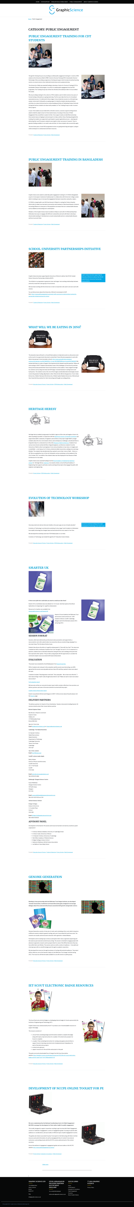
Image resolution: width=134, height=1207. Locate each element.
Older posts (45, 1164)
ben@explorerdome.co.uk (38, 726)
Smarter (33, 696)
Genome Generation (45, 877)
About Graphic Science (91, 1)
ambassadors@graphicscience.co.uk (57, 1194)
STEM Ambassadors (58, 384)
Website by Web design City (23, 1204)
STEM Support (71, 1187)
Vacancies (70, 1193)
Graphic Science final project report (38, 690)
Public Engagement (76, 1)
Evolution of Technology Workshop (59, 498)
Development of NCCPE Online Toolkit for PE (66, 1088)
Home (37, 1)
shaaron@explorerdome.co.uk (54, 726)
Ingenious (46, 462)
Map (30, 1194)
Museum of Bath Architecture (61, 442)
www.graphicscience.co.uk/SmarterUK (38, 611)
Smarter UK (39, 568)
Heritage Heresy (42, 409)
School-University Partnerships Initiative (65, 249)
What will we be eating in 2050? (55, 327)
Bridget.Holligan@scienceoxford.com (41, 815)
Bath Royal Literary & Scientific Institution (65, 436)
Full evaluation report (34, 682)
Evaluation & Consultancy (59, 1)
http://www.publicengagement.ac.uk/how (43, 1147)
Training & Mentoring (38, 134)
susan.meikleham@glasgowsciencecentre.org (43, 795)
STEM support (45, 1)
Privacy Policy (90, 1187)
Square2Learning (61, 664)
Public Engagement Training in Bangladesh (66, 159)
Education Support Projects (39, 384)
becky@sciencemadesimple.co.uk (40, 774)
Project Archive (46, 134)
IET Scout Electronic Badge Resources (61, 985)
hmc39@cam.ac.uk (36, 753)
